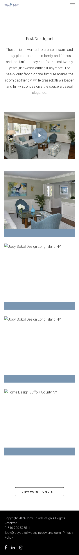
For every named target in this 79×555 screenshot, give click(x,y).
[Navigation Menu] (72, 5)
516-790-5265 (17, 528)
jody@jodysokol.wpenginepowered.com (33, 532)
